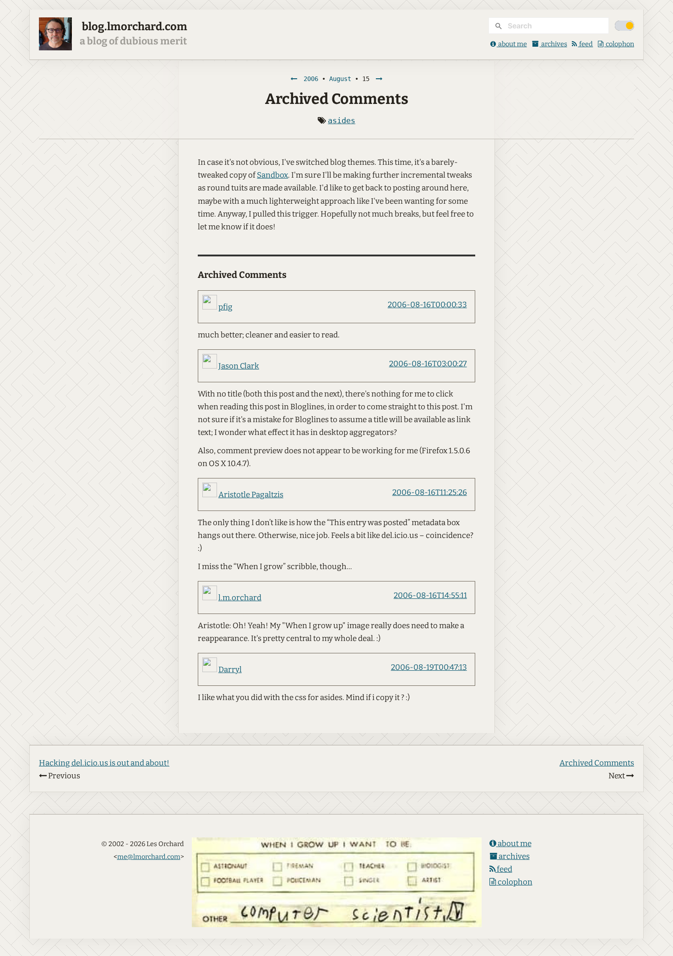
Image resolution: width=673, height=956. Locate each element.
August (340, 78)
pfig (225, 307)
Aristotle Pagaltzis (250, 495)
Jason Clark (238, 366)
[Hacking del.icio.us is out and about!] (294, 78)
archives (553, 44)
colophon (619, 44)
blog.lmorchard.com (134, 26)
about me (512, 44)
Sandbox (272, 175)
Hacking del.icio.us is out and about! (104, 763)
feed (585, 44)
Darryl (230, 669)
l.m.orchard (239, 598)
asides (341, 120)
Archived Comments (596, 763)
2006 (311, 78)
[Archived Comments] (379, 78)
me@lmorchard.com (148, 857)
